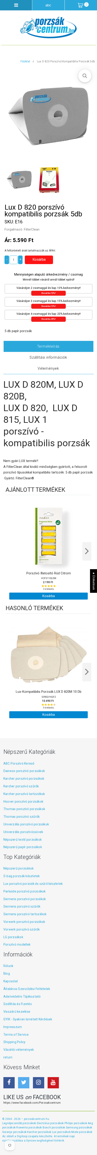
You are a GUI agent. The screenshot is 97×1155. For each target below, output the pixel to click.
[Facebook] (9, 1082)
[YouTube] (53, 1082)
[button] (84, 75)
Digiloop (22, 1136)
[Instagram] (38, 1082)
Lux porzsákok (61, 1132)
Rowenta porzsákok (29, 1127)
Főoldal (25, 61)
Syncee (31, 1140)
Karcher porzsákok (39, 1132)
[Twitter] (23, 1082)
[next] (86, 551)
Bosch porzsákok (54, 1127)
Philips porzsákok (76, 1123)
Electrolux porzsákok (50, 1123)
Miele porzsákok (81, 1132)
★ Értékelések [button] (93, 581)
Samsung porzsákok (79, 1127)
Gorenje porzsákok (14, 1132)
